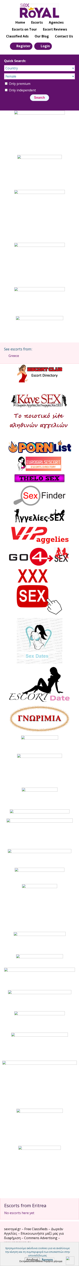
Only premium (19, 83)
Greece (14, 355)
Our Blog (42, 36)
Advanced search (41, 104)
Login (45, 46)
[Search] (57, 45)
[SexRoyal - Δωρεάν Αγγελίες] (39, 10)
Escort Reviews (55, 29)
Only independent (22, 90)
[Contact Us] (66, 45)
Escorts (37, 22)
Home (20, 22)
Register (23, 46)
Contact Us (64, 36)
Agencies (56, 22)
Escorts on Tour (24, 29)
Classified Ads (17, 36)
